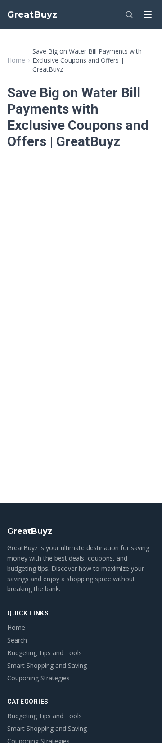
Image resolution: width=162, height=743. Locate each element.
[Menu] (147, 14)
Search (17, 640)
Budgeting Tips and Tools (44, 652)
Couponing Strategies (38, 678)
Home (16, 60)
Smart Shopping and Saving (47, 665)
